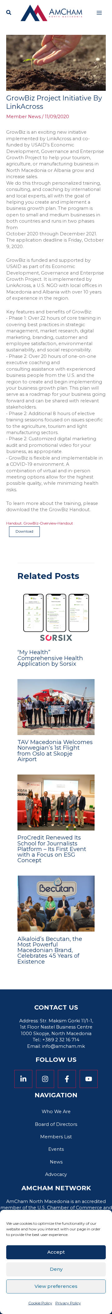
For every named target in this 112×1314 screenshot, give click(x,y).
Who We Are (56, 1111)
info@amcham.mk (63, 1046)
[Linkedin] (23, 1079)
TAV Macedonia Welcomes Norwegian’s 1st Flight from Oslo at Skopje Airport (55, 750)
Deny (56, 1269)
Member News (23, 116)
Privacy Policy (68, 1303)
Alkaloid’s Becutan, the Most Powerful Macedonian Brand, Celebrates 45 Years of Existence (49, 950)
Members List (56, 1137)
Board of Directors (56, 1124)
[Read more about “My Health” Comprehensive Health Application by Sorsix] (55, 617)
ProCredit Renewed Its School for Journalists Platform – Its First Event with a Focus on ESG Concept (51, 849)
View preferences (56, 1286)
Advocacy (56, 1174)
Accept (56, 1252)
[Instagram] (45, 1079)
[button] (9, 13)
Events (56, 1149)
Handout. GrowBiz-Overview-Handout (39, 523)
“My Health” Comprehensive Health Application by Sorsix (50, 658)
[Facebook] (67, 1079)
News (56, 1162)
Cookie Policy (40, 1303)
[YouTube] (89, 1079)
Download (24, 531)
